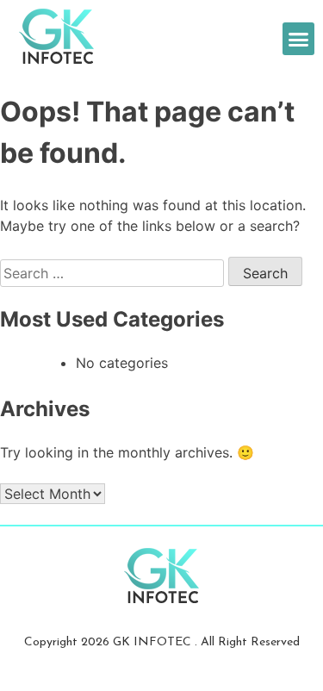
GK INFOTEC (154, 642)
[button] (299, 38)
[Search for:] (114, 273)
